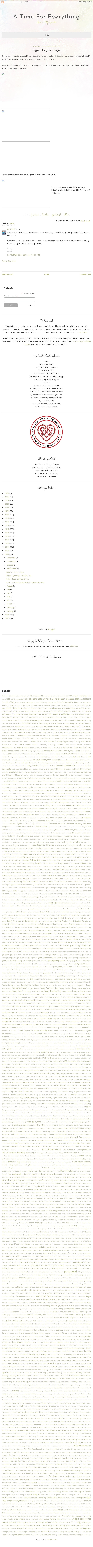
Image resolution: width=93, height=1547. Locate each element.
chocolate (5, 818)
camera (43, 799)
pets (12, 1259)
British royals (27, 787)
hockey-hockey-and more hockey (45, 1021)
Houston (14, 1034)
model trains (19, 1156)
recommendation (53, 1302)
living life (87, 1106)
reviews (72, 1315)
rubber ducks (19, 1327)
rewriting (18, 1318)
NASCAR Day (32, 1186)
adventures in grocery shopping (15, 714)
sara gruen (12, 1336)
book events (46, 778)
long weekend (71, 1110)
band (10, 754)
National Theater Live (10, 1208)
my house (33, 1177)
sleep (53, 1357)
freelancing (19, 946)
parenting (5, 1250)
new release (53, 1214)
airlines (4, 720)
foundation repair (39, 942)
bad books (24, 751)
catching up (48, 805)
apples (4, 739)
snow (74, 1360)
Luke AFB (65, 1116)
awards (79, 745)
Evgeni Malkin (45, 912)
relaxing (88, 1306)
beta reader (7, 769)
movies (45, 1167)
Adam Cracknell (31, 711)
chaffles (68, 808)
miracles (21, 1150)
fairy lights (49, 918)
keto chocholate (52, 1079)
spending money (37, 1366)
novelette (87, 1226)
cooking (64, 842)
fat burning (55, 924)
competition (68, 836)
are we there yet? (57, 738)
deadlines (60, 869)
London (49, 1110)
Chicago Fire (86, 812)
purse (67, 1290)
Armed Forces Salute (79, 738)
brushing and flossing (37, 790)
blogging (18, 775)
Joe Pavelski (12, 1070)
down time (87, 891)
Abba (50, 708)
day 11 (10, 866)
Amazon (88, 723)
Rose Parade (58, 1324)
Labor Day (82, 1088)
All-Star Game (37, 723)
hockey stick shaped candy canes (78, 1018)
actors (21, 711)
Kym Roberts (62, 1088)
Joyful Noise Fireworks (41, 1073)
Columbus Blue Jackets (43, 836)
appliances (12, 739)
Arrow (9, 742)
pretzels (39, 1278)
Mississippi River (52, 1153)
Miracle (13, 1150)
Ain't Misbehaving (45, 717)
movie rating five (25, 1165)
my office (83, 1177)
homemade (86, 1025)
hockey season (40, 1018)
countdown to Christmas (43, 845)
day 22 (70, 866)
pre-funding (23, 1275)
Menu (46, 35)
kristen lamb (41, 1088)
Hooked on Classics (36, 1028)
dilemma (69, 882)
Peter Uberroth (68, 1256)
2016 (7, 529)
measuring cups (73, 1134)
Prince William (62, 1278)
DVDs (3, 900)
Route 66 (67, 1324)
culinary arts (71, 857)
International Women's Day (33, 1055)
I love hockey (20, 1040)
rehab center (80, 1306)
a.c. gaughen (32, 708)
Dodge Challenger (49, 888)
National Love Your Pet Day (64, 1195)
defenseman (79, 872)
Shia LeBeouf (67, 1351)
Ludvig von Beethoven (52, 1116)
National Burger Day (67, 1189)
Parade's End (77, 1247)
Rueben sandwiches (32, 1327)
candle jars (70, 799)
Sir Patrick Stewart (18, 1357)
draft (65, 894)
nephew (5, 1211)
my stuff (39, 1180)
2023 (7, 504)
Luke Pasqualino (75, 1116)
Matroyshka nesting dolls (82, 1131)
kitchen (56, 1085)
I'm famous (30, 1043)
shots (4, 1354)
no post (61, 1220)
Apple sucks (87, 735)
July (8, 589)
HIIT (12, 1009)
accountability (81, 708)
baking (77, 751)
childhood (6, 815)
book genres (56, 778)
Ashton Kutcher (24, 742)
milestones (14, 1146)
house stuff (53, 1031)
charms (43, 812)
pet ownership (38, 1256)
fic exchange (23, 930)
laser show (83, 1092)
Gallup (46, 952)
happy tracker (67, 991)
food (73, 936)
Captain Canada (13, 802)
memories (87, 1137)
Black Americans (23, 772)
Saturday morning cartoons (35, 1336)
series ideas (74, 1348)
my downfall (83, 1174)
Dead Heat (43, 869)
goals (35, 966)
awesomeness (7, 748)
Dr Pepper (27, 894)
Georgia (59, 955)
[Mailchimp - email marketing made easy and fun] (31, 306)
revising (79, 1315)
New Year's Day (11, 1217)
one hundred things (68, 1235)
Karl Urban (58, 1076)
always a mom (63, 723)
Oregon (69, 1241)
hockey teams (17, 1021)
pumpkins (37, 1290)
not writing (72, 1226)
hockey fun (80, 1012)
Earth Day (49, 900)
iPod (86, 1055)
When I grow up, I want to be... (19, 575)
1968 (8, 699)
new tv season (81, 1214)
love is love (60, 1113)
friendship (35, 949)
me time (58, 1134)
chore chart (15, 818)
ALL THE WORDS (24, 723)
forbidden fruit (15, 939)
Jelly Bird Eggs (81, 1064)
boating (56, 775)
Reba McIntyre (74, 1299)
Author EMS (13, 745)
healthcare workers (46, 1000)
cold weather (76, 833)
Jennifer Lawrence (22, 1067)
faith (55, 918)
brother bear (61, 787)
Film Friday (61, 930)
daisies (4, 860)
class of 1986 (17, 830)
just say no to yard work (36, 1076)
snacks (46, 1360)
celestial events (38, 809)
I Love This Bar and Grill (66, 1040)
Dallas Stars (36, 860)
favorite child (86, 924)
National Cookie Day (26, 1192)
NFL (52, 1217)
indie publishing (42, 1052)
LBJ (65, 1095)
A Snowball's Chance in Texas (53, 705)
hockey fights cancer (68, 1012)
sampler (48, 1333)
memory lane (7, 1140)
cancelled (62, 799)
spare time (11, 1366)
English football (84, 909)
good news (48, 970)
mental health (68, 1140)
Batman (58, 757)
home (4, 1025)
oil (82, 1232)
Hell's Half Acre (30, 1003)
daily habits (87, 857)
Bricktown (5, 787)
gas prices (81, 951)
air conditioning (77, 717)
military (22, 1146)
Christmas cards (57, 821)
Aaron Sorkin (42, 708)
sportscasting (26, 1369)
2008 (7, 614)
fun (53, 948)
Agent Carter (7, 717)
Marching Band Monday (55, 1125)
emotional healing (15, 909)
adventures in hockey (38, 714)
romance (80, 1321)
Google (14, 973)
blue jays (26, 775)
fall (59, 918)
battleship (68, 757)
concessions (32, 839)
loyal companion (37, 1116)
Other (66, 215)
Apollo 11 (57, 736)
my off (77, 1177)
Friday (77, 945)
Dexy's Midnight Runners (79, 878)
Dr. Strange (58, 894)
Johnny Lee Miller (84, 1070)
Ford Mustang (26, 939)
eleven (67, 906)
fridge (10, 948)
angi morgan (20, 732)
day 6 (8, 869)
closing (79, 830)
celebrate (70, 805)
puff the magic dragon (11, 1290)
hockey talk (7, 1021)
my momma (68, 1177)
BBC (74, 757)
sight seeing (41, 1354)
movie (74, 1162)
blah (51, 772)
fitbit (89, 933)
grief (27, 979)
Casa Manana (14, 805)
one (59, 1235)
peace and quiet (85, 1250)
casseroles (24, 805)
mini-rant (83, 1146)
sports (56, 1366)
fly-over (55, 936)
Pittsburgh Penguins (28, 1262)
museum (24, 1171)
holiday (61, 1022)
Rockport (50, 1321)
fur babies (23, 952)
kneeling (5, 1088)
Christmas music (42, 824)
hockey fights (55, 1012)
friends (15, 948)
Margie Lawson (58, 1128)
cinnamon (78, 827)
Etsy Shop (21, 912)
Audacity (77, 742)
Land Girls (39, 1092)
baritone (21, 757)
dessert (26, 878)
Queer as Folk (38, 1293)
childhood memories (18, 815)
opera (21, 1241)
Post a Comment (9, 261)
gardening (61, 951)
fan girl (34, 921)
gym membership (52, 982)
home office (38, 1024)
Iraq (89, 1055)
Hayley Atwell (82, 997)
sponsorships (48, 1366)
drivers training (21, 897)
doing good (22, 891)
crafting (88, 848)
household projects (83, 1031)
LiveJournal (79, 1107)
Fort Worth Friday (70, 939)
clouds (11, 833)
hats (75, 997)
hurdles (11, 1037)
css (65, 857)
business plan (25, 793)
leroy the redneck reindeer (38, 1101)
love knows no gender (73, 1113)
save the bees (61, 1336)
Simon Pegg (68, 1354)
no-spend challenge (34, 1223)
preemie (45, 1275)
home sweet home (63, 1025)
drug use (54, 897)
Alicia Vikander (78, 720)
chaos (88, 809)
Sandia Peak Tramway (76, 1333)
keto (43, 1079)
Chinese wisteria (84, 815)
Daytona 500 (28, 869)
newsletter (26, 1217)
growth (84, 979)
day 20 (60, 866)
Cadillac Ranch (13, 796)
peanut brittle (31, 1253)
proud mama (73, 1284)
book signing (33, 781)
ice (36, 1043)
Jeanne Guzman (70, 1064)
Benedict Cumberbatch (65, 766)
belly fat (43, 766)
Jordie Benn (20, 1073)
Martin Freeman (17, 1131)
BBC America (82, 757)
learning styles (52, 1098)
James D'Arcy (11, 1064)
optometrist (34, 1241)
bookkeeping (51, 781)
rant (55, 1296)
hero (64, 1003)
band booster (28, 754)
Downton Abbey (8, 894)
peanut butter (42, 1253)
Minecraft (66, 1146)
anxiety (51, 735)
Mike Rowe (81, 1143)
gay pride (5, 955)
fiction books (34, 930)
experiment (65, 915)
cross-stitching (23, 857)
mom (53, 1156)
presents (23, 1278)
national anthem (32, 1189)
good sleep (58, 970)
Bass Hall (50, 757)
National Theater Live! (27, 1207)
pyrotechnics (6, 1293)
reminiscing (58, 1309)
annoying (88, 732)
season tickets (63, 1342)
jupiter (16, 1076)
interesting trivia (17, 1055)
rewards (5, 1318)
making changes (8, 1122)
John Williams (63, 1070)
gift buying (69, 961)
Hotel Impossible (26, 1031)
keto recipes (17, 1082)
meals (64, 1134)
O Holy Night (42, 1229)
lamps (32, 1092)
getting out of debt (24, 961)
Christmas (86, 817)
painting (42, 1247)
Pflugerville (25, 1259)
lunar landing (7, 1119)
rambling (80, 1293)
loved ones (10, 1116)
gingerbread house (9, 964)
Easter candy (6, 903)
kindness (14, 1085)
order (57, 1241)
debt (8, 872)
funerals (75, 948)
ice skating (62, 1043)
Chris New (41, 818)
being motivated (8, 766)
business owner (13, 793)
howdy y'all (64, 1034)
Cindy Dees (60, 827)
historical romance (67, 1009)
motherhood (26, 1162)
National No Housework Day (57, 1198)
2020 (7, 514)
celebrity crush (7, 808)
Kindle (77, 1082)
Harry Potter (85, 994)
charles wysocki (28, 811)
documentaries (37, 888)
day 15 (30, 866)
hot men (78, 1028)
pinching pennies (74, 1259)
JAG (65, 1061)
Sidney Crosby (29, 1354)
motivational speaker (63, 1162)
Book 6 (4, 778)
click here (83, 332)
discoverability (55, 885)
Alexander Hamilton (57, 720)
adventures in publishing (59, 714)
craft (83, 848)
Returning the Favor (43, 1315)
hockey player (85, 1015)
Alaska (27, 720)
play (32, 1265)
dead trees (52, 869)
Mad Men (41, 1119)
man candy (46, 1122)
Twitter (45, 215)
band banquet (18, 754)
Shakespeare (34, 1351)
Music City (38, 1171)
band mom (69, 754)
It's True (27, 1061)
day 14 (25, 866)
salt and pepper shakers (27, 1333)
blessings (79, 772)
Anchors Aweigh (41, 729)
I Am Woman (85, 1037)
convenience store (47, 842)
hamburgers (26, 985)
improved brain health (56, 1046)
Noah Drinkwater (50, 1223)
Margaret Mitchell (46, 1128)
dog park (9, 891)
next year (47, 1217)
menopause (41, 1140)
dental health (30, 875)
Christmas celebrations (73, 821)
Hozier (71, 1034)
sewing (27, 1351)
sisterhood (30, 1357)
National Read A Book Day (81, 1201)
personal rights (85, 1253)
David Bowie (83, 863)
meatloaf (5, 1137)
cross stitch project (9, 857)
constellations (7, 842)
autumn (60, 745)
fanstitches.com (25, 924)
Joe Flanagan (83, 1067)
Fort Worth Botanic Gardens (52, 939)
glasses (88, 964)
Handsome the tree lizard (56, 985)
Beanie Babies (71, 760)
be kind (29, 760)
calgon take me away (40, 796)
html (76, 1034)
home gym (11, 1025)
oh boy (52, 1232)
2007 (7, 618)
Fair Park (27, 918)
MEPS (83, 1140)
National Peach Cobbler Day (12, 1201)
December (11, 557)
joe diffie (75, 1067)
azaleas (20, 747)
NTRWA (5, 1229)
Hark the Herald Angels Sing (21, 994)
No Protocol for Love (72, 1220)
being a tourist (60, 763)
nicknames (81, 1217)
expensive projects (45, 915)
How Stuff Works (40, 1034)
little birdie (60, 1107)
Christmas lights (15, 824)
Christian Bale (60, 818)
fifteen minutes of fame (48, 930)
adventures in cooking (81, 711)
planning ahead (79, 1262)
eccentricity (82, 903)
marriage (87, 1128)
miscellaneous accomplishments (77, 1150)
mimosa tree (57, 1146)
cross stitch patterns (83, 854)
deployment (72, 875)
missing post (41, 1153)
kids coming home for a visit (63, 1082)
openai (15, 1241)
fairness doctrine (37, 918)
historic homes (33, 1009)
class (10, 830)
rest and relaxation (72, 1312)
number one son (14, 1229)
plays (73, 1265)
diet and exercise (30, 881)
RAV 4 (74, 1296)
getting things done (56, 960)
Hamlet (42, 985)
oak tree (73, 1229)
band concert (40, 754)
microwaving (61, 1143)
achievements (7, 711)
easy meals (16, 903)
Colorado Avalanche (25, 836)
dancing (45, 860)
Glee (3, 967)
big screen (33, 769)
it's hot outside (80, 1058)
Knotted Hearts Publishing (18, 1088)
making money (20, 1122)
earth (43, 900)
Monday (80, 1155)
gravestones (68, 976)
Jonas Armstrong (8, 1073)
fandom (58, 921)
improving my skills (72, 1046)
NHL (56, 1216)
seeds (51, 1345)
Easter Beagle (86, 900)
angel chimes (86, 729)
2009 (7, 554)
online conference (28, 1238)
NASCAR (23, 1186)
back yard (78, 747)
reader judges (20, 1299)
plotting (5, 1268)
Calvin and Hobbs (28, 799)
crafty (10, 851)
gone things (67, 967)
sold (24, 1363)
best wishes (80, 766)
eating (22, 903)
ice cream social (52, 1043)
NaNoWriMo (14, 1186)
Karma (64, 1076)
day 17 (41, 866)
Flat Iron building (23, 936)
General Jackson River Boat (26, 955)
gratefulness (51, 976)
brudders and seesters (20, 790)
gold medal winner (45, 967)
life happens (50, 1104)
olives (7, 1235)
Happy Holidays (65, 988)
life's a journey (85, 1104)
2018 (7, 522)
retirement (23, 1315)
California (52, 796)
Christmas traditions (26, 827)
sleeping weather (70, 1357)
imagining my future (28, 1046)
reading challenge (41, 1299)
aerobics (88, 714)
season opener (50, 1342)
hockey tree (27, 1021)
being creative (85, 763)
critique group (15, 854)
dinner (76, 882)
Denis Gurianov (19, 875)
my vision (76, 1180)
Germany (78, 955)
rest (61, 1312)
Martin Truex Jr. (29, 1131)
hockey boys (20, 1012)
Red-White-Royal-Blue (31, 1306)
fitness (4, 936)
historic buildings (20, 1009)
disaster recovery (27, 885)
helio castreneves (18, 1003)
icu (68, 1043)
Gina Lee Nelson (84, 961)
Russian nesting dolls (9, 1330)
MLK (79, 1153)
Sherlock (43, 1351)
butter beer (78, 793)
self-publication (13, 1348)
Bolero (73, 775)
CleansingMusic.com (56, 830)
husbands (40, 1037)
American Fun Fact (75, 726)
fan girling (42, 921)
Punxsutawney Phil (49, 1290)
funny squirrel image (10, 952)
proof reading (36, 1284)
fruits (41, 948)
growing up (76, 979)
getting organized (9, 961)
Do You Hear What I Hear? (11, 888)
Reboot (4, 1302)
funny (89, 948)
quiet (47, 1293)
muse (18, 1171)
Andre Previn (52, 729)
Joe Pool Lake (22, 1070)
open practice (7, 1241)
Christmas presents (57, 824)
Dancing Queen (54, 860)
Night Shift (17, 1220)
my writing (6, 1183)
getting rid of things (39, 961)
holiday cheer (70, 1022)
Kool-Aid (33, 1088)
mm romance (86, 1153)
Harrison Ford (60, 994)
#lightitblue (51, 696)
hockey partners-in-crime (69, 1015)
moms (58, 1156)
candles (78, 799)
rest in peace (85, 1312)
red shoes (79, 1303)
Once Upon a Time (49, 1235)
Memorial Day (76, 1137)
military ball (47, 1146)
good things (68, 970)
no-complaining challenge (15, 1223)
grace (40, 973)
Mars (3, 1131)
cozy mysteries (67, 848)
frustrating (47, 949)
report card (86, 1309)
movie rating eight (10, 1165)
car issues (24, 802)
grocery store (39, 979)
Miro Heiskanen (33, 1150)
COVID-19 (31, 848)
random (88, 1293)
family (9, 921)
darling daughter (35, 863)
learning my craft (38, 1098)
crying (61, 857)
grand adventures (65, 973)
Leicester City (7, 1101)
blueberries (41, 775)
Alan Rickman (20, 720)
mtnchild (11, 229)
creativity (82, 851)
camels (37, 799)
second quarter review (28, 1345)
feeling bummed (80, 927)
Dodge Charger (62, 888)
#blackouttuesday (22, 696)
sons (44, 1363)
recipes (43, 1303)
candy (83, 799)
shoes (81, 1351)
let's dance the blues (65, 1101)
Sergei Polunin (58, 1348)
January (10, 611)
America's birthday (29, 726)
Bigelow (40, 769)
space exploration (68, 1363)
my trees (62, 1180)
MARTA (8, 1131)
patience (30, 1250)
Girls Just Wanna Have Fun (56, 964)
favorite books (75, 924)
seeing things (59, 1345)
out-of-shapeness (54, 1244)
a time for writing (19, 708)
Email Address (11, 296)
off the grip (27, 1232)
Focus (66, 936)
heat (81, 1000)
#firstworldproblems (38, 696)
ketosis (26, 1082)
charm (37, 811)
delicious (88, 872)
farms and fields (38, 924)
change (83, 809)
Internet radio (55, 1055)
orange (52, 1241)
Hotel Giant (13, 1031)
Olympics (31, 1235)
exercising (11, 915)
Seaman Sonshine (24, 1342)
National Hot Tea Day (27, 1195)
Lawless (32, 1095)
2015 (7, 532)
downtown (19, 894)
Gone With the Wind (79, 967)
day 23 (75, 866)
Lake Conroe (23, 1091)
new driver (26, 1214)
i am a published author (69, 1037)
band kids (60, 754)
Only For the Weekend (76, 1238)
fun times (67, 949)
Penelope (52, 1253)
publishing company (53, 1287)
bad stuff (40, 751)
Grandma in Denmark (28, 976)
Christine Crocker (73, 818)
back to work (68, 748)
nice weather (72, 1217)
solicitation (38, 1363)
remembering (16, 1309)
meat (82, 1134)
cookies (58, 842)
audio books (86, 742)
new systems (70, 1214)
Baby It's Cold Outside (38, 748)
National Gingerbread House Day (79, 1192)
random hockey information (13, 1296)
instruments (6, 1055)
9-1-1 (37, 702)
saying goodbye (84, 1336)
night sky (25, 1220)
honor (19, 1028)
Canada (55, 799)
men (34, 1140)
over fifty (5, 1247)
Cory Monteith (18, 845)
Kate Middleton (81, 1076)
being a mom (48, 763)
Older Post (85, 274)
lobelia (31, 1110)
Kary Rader (72, 1076)
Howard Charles (54, 1034)
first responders (76, 933)
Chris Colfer (31, 818)
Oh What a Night (74, 1232)
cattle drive (61, 805)
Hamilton (35, 985)
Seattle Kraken (13, 1345)
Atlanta (33, 742)
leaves (61, 1098)
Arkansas (67, 738)
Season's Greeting (76, 1342)
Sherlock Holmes (54, 1351)
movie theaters (35, 1168)
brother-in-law (72, 787)
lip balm (48, 1107)
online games (53, 1238)
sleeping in (60, 1357)
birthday (5, 772)
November (11, 561)
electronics (59, 906)
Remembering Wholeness (31, 1309)
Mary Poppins (52, 1131)
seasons (87, 1342)
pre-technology (35, 1275)
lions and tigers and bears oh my (32, 1107)
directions (83, 882)
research (16, 1312)
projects (5, 1284)
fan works (50, 921)
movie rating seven (83, 1165)
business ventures (38, 793)
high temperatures (76, 1006)
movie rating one (68, 1165)
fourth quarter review (67, 942)
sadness (59, 1330)
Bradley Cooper (18, 784)
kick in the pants (41, 1082)
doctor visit (26, 888)
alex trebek (45, 720)
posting (41, 1272)
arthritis (15, 742)
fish (85, 933)
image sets (16, 1046)
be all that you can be (17, 760)
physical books (42, 1259)
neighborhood (74, 1207)
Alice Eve (68, 720)
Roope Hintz (49, 1324)
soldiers (30, 1363)
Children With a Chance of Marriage (48, 814)
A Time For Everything (46, 17)
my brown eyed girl (46, 1174)
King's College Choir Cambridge (30, 1085)
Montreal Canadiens (61, 1159)
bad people (32, 751)
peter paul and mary (53, 1256)
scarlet (4, 1339)
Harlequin (36, 994)
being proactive (20, 766)
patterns (54, 1250)
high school (6, 1006)
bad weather (49, 751)
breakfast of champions (82, 784)
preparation (69, 1275)
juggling (63, 1073)
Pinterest (5, 1262)
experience (56, 915)
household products (66, 1031)
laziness (60, 1095)
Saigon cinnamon (70, 1330)
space (59, 1363)
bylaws (85, 793)
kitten (89, 1085)
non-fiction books (69, 1223)
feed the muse (43, 927)
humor (88, 1034)
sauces (53, 1336)
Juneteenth (10, 1076)
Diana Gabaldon (8, 882)
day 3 (85, 866)
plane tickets (48, 1262)
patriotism (47, 1250)
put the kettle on (78, 1290)
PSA (80, 1284)
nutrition (34, 1229)
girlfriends (20, 964)
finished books (26, 933)
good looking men (36, 970)
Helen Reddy (6, 1003)
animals (29, 732)
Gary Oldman (70, 951)
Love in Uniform (49, 1113)
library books (36, 1104)
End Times (67, 909)
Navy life (48, 1208)
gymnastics (63, 982)
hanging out (71, 985)
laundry (13, 1095)
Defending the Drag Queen (64, 872)
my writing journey (20, 1183)
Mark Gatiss (79, 1128)
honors (25, 1028)
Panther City (60, 1247)
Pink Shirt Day (86, 1259)
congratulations (74, 839)
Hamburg (17, 985)
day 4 (89, 866)
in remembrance (35, 1049)
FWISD (29, 951)
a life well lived (84, 702)
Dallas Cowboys (22, 860)
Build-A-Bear (81, 790)
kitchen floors (65, 1085)
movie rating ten (8, 1168)
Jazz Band (60, 1064)
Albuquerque (35, 720)
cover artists (22, 848)
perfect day (61, 1253)
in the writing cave (56, 1049)
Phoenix (33, 1259)
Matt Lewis (15, 1134)
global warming (11, 967)
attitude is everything (57, 742)
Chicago (78, 812)
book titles (42, 781)
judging (57, 1073)
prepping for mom (83, 1275)
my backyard (14, 1173)
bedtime (88, 760)
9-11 (41, 702)
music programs (79, 1171)
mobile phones (7, 1156)
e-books (9, 900)
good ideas (23, 970)
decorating (26, 872)
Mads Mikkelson (66, 1119)
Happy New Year (19, 991)
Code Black (55, 833)
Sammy (41, 1333)
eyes (81, 915)
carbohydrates (63, 802)
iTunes (33, 1061)
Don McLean (31, 891)
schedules (16, 1339)
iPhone (81, 1055)
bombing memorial (84, 775)
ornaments (25, 1244)
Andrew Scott (75, 729)
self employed (71, 1345)
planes (55, 1262)
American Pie (13, 729)
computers (6, 839)
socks (20, 1363)
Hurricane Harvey (21, 1037)
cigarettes (51, 827)
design (80, 875)
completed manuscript (82, 836)
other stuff (44, 1244)
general (13, 955)
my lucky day (58, 1177)
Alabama (11, 720)
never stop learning (49, 1211)
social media (11, 1363)
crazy (47, 851)
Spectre (23, 1366)
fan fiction (26, 921)
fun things (60, 949)
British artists (15, 787)
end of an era (56, 909)
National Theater (84, 1204)
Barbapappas (12, 757)
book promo (76, 778)
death (76, 869)
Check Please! (57, 811)
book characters (23, 778)
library (28, 1104)
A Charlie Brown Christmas (67, 702)
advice (81, 714)
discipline (38, 885)
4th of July (9, 702)
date (55, 863)
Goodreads (6, 973)
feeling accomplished (64, 927)
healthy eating (73, 1000)
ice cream (41, 1043)
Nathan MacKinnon (79, 1186)
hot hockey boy (53, 1028)
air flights (87, 717)
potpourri (70, 1271)
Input (74, 1052)
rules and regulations (47, 1327)
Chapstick (5, 811)
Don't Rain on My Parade (45, 891)
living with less (17, 1110)
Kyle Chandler (51, 1088)
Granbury (55, 973)
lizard (26, 1110)
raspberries (67, 1296)
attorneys (69, 742)
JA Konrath (41, 1061)
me (53, 1134)
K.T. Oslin (49, 1076)
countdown (28, 845)
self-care (80, 1345)
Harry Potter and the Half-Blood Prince (16, 997)
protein (53, 1284)
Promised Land (15, 1284)
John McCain (52, 1070)
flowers (46, 936)
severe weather (18, 1351)
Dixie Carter (77, 885)
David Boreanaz (72, 863)
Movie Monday (84, 1162)
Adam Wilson (43, 711)
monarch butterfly (69, 1156)
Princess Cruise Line (76, 1278)
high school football (20, 1006)
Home (46, 274)
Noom (84, 1223)
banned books (79, 754)
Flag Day (13, 936)
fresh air (57, 945)
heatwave (87, 1000)
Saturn (48, 1336)
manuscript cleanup (57, 1122)
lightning (5, 1107)
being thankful (33, 766)
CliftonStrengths (70, 830)
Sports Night (86, 1366)
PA (19, 1247)
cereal (54, 809)
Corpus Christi (7, 845)
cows (52, 848)
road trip (69, 1317)
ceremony (61, 808)
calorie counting (8, 799)
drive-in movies (85, 894)
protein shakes (61, 1284)
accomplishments (69, 708)
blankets (72, 772)
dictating (19, 882)
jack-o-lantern (58, 1061)
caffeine (22, 796)
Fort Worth (36, 939)
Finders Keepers (14, 933)
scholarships (25, 1339)
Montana (20, 1159)
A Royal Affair (36, 705)
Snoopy (68, 1360)
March (10, 604)
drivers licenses (8, 897)
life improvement (62, 1104)
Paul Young (62, 1250)
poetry (47, 1268)
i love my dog (31, 1040)
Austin (4, 745)
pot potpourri (58, 1272)
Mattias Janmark (26, 1134)
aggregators (33, 717)
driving (29, 897)
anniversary (79, 732)
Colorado (12, 836)
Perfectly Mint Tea (72, 1253)
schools (40, 1339)
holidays (80, 1022)
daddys (79, 857)
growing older (64, 979)
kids (49, 1082)
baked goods (69, 751)
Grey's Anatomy (19, 979)
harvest (63, 997)
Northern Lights (25, 1226)
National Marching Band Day (15, 1198)
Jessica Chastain (35, 1067)
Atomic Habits (42, 742)
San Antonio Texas (59, 1333)
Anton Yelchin (42, 736)
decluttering (16, 872)
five (8, 936)
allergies (47, 723)
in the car (45, 1049)
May (9, 596)
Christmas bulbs (43, 821)
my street (32, 1180)
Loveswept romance (23, 1116)
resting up (6, 1315)
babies (27, 748)
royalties (10, 1327)
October (10, 565)
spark (17, 1366)
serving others (85, 1348)
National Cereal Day (83, 1189)
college (4, 836)
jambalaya (82, 1061)
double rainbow (60, 891)
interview (65, 1055)
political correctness (64, 1268)
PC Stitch (70, 1250)
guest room (12, 982)
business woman (54, 793)
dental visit (51, 875)
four (48, 942)
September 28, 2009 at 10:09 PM (23, 255)
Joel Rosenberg (35, 1070)
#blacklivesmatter (9, 696)
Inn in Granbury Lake (63, 1052)
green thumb (7, 979)
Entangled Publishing (9, 912)
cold (67, 833)
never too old (62, 1211)
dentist (59, 875)
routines (74, 1324)
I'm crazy (15, 1043)
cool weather (74, 842)
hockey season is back (56, 1018)
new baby (87, 1211)
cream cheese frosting (70, 851)
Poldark (54, 1268)
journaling (28, 1073)
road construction (57, 1318)
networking (26, 1211)
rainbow (62, 1293)
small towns (17, 1360)
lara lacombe (63, 1092)
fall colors (75, 918)
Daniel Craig (11, 863)
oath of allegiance (84, 1229)
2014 (7, 536)
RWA (20, 1330)
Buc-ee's (50, 790)
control (36, 842)
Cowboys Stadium (43, 848)
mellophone (58, 1137)
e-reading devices (27, 900)
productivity (37, 1281)
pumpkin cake (26, 1290)
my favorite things (21, 1177)
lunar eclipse (86, 1116)
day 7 (12, 869)
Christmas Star (12, 827)
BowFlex (9, 784)
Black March (35, 772)
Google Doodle (22, 973)
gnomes (20, 967)
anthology (19, 736)
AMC (12, 726)
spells (28, 1366)
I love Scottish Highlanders (47, 1040)
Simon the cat (78, 1354)
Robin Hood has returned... (17, 579)
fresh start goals (67, 945)
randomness (44, 1296)
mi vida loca (17, 1143)
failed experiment (16, 918)
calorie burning (85, 796)
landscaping (47, 1092)
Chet (72, 811)
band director (51, 754)
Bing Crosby (48, 769)
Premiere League (56, 1275)
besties (88, 766)
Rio (40, 1318)
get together (32, 958)
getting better (67, 958)
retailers (15, 1315)
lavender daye (22, 1095)
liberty (8, 1104)
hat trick (70, 997)
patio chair (38, 1250)
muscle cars (11, 1171)
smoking (40, 1360)
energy (75, 909)
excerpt (58, 912)
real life (64, 1299)
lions (18, 1107)
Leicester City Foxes (20, 1101)
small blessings (7, 1360)
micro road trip (49, 1143)
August (10, 586)
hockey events (43, 1012)
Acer (89, 708)
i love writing (81, 1040)
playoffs (68, 1265)
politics (75, 1268)
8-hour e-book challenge (24, 702)
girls (26, 964)
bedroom (80, 760)
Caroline (5, 805)
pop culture (83, 1268)
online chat (6, 1238)
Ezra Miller (87, 915)
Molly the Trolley (43, 1156)
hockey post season (10, 1018)
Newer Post (7, 274)
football (79, 936)
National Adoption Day (17, 1189)
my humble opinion (45, 1177)
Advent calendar (64, 711)
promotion (25, 1284)
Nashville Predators (53, 1186)
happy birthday (19, 987)
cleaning (45, 830)
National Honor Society (10, 1195)
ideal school (74, 1043)
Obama (4, 1232)
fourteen (54, 942)
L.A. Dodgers (73, 1088)
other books (35, 1244)
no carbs (36, 1220)
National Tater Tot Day (68, 1204)
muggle (78, 1168)
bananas (5, 754)
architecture (45, 739)
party (12, 1250)
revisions (87, 1314)
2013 (7, 540)
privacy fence (14, 1281)
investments (73, 1055)
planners (69, 1262)
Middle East (71, 1143)
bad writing (59, 751)
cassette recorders (36, 805)
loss (36, 1113)
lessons (52, 1101)
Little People (69, 1107)
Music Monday (66, 1171)
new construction (15, 1214)
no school (84, 1220)
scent (9, 1339)
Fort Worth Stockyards (24, 942)
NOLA (59, 1223)
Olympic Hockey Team (18, 1235)
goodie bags (79, 970)
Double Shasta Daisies (74, 891)
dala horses (11, 860)
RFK (24, 1318)
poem (42, 1268)
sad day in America (48, 1330)
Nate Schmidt (66, 1186)
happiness (81, 985)
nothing (81, 1226)
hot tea (85, 1028)
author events (25, 745)
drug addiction (45, 897)
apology (72, 735)
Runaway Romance (63, 1327)
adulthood (52, 711)
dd (38, 869)
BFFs (22, 769)
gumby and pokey (23, 982)
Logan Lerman (40, 1110)
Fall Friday (84, 918)
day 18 (45, 866)
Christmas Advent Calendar (12, 821)
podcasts (35, 1268)
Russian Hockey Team (83, 1327)
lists (53, 1107)
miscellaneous (51, 1149)
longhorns (81, 1110)
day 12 (15, 866)
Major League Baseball (82, 1119)
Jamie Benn (21, 1064)
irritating (5, 1058)
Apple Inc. (78, 735)
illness (9, 1046)
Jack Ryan (48, 1061)
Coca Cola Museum (33, 833)
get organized (11, 958)
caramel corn (34, 802)
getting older (86, 958)
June (9, 593)
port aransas (11, 1272)
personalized (26, 1256)
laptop (55, 1092)
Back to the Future (55, 748)
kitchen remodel (79, 1085)
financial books (79, 930)
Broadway (37, 787)
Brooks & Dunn (48, 787)
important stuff (42, 1046)
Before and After (21, 763)
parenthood (86, 1247)
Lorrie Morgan (13, 1113)
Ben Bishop (51, 766)
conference (52, 839)
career (72, 802)
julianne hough (72, 1073)
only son (88, 1238)
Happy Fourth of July (49, 988)
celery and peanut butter (22, 808)
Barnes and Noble (32, 757)
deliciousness (7, 875)
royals (4, 1327)
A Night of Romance (22, 705)
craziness (40, 851)
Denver (65, 875)
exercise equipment (77, 912)
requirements (7, 1312)
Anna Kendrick (53, 732)
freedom (11, 946)
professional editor (50, 1281)
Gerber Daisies (68, 955)
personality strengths (11, 1256)
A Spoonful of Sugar (73, 705)
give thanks (70, 964)
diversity (69, 885)
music (30, 1171)
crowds (32, 857)
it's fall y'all (46, 1058)
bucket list (59, 790)
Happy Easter (33, 988)
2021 (7, 511)
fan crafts (17, 921)
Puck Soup (87, 1287)
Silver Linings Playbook (54, 1354)
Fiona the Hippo (39, 933)
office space (44, 1232)
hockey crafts (31, 1012)
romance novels (25, 1324)
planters (27, 1265)
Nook (79, 1223)
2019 (7, 518)
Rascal (59, 1296)
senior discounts (27, 1348)
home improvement (24, 1024)
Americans (22, 729)
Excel (53, 912)
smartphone (31, 1360)
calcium (28, 796)
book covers (35, 778)
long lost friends (58, 1110)
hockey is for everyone (26, 1015)
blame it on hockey (61, 772)
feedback (52, 927)
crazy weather (55, 851)
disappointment (14, 885)
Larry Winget (74, 1092)
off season (19, 1232)
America (18, 726)
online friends (41, 1238)
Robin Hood (11, 1321)
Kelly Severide (35, 1079)
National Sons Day (9, 1204)
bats (62, 757)
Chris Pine (49, 818)
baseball (42, 757)
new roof (61, 1214)
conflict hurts (63, 839)
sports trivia (16, 1369)
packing (31, 1247)
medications (13, 1137)
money (13, 1159)
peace (76, 1250)
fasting (47, 924)
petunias (18, 1259)
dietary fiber (43, 882)
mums (4, 1171)
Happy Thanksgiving (52, 991)
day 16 (35, 866)
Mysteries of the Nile (46, 1183)
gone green (57, 967)
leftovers (77, 1098)
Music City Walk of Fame (51, 1171)
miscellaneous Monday (13, 1152)
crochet (53, 854)
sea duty (72, 1339)
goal (25, 967)
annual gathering (8, 736)
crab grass (77, 848)
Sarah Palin (20, 1336)
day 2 (55, 866)
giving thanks (80, 964)
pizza (40, 1262)
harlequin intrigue (47, 994)
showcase (9, 1354)
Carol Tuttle (86, 802)
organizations (77, 1241)
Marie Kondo (69, 1128)
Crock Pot (61, 854)
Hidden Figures (85, 1003)
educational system (36, 906)
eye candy (75, 915)
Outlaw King (87, 1244)
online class (15, 1238)
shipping (75, 1351)
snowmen (80, 1360)
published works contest (25, 1287)
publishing (40, 1287)
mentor (78, 1140)
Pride (44, 1278)
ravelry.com (81, 1296)
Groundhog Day (52, 979)
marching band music (74, 1125)
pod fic (20, 1268)
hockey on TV (53, 1015)
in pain (26, 1049)
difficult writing (60, 882)
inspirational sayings (83, 1052)
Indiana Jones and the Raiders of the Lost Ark (18, 1052)
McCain (49, 1134)
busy (63, 793)
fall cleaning (66, 918)
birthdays (13, 772)
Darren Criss (48, 863)
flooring (40, 936)
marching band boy (37, 1125)
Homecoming (76, 1025)
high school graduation (38, 1006)
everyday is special (32, 912)
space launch (81, 1363)
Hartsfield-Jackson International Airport (46, 997)
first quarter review (62, 933)
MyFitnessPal (33, 1183)
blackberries (44, 772)
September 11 (47, 1348)
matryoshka (6, 1134)
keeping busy (14, 1079)
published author (8, 1287)
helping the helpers (54, 1003)
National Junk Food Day (44, 1195)
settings (4, 1351)
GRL (31, 979)
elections (51, 906)
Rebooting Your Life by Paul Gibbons (21, 1302)
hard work (6, 994)
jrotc (52, 1073)
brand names (51, 784)
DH (89, 878)
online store (62, 1238)
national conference (10, 1192)
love (40, 1113)
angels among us (8, 732)
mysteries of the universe (65, 1183)
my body (25, 1174)
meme (66, 1137)
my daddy (59, 1174)
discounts (46, 885)
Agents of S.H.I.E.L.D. (21, 717)
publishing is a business (72, 1287)
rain (56, 1293)
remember (6, 1309)
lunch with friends (19, 1119)
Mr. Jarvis (72, 1168)
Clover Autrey (20, 833)
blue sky (33, 775)
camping (49, 799)
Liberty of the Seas (18, 1104)
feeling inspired (13, 930)
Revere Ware (57, 1315)
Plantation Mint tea (16, 1265)
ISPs (10, 1058)
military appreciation (34, 1146)
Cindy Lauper (69, 827)
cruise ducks (46, 857)
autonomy (43, 745)
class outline (27, 830)
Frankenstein (82, 942)
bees (3, 763)
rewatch (12, 1318)
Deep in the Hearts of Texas (42, 872)
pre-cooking (13, 1275)
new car (5, 1214)
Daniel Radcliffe (22, 863)
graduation (47, 973)
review (65, 1315)
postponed (49, 1272)
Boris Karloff (67, 781)
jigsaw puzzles (51, 1067)
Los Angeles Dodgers (26, 1113)
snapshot (53, 1360)
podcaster (27, 1268)
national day (39, 1192)
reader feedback (8, 1299)
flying (61, 936)
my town (54, 1180)
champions (76, 808)
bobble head (65, 775)
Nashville (41, 1186)
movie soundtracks (22, 1168)
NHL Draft (62, 1217)
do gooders (87, 885)
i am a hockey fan (51, 1037)
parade (68, 1247)
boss (75, 781)
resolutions (55, 1311)
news (20, 1217)
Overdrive (13, 1247)
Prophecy (46, 1284)
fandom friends (68, 921)
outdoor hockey (68, 1244)
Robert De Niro (79, 1318)
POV (79, 1272)
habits (71, 982)
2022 (7, 507)
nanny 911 (5, 1186)
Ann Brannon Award (40, 732)
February (11, 607)
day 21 (65, 866)
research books (26, 1312)
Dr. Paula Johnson (38, 894)
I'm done (22, 1043)
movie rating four (39, 1165)
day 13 (20, 866)
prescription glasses (10, 1278)
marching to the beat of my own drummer (23, 1128)
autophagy (52, 745)
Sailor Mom (81, 1330)
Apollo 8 (65, 736)
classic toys (37, 830)
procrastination (26, 1281)
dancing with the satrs (69, 860)
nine (30, 1220)
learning (27, 1097)
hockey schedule (26, 1018)
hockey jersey (41, 1015)
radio (52, 1293)
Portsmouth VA (22, 1272)
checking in (66, 811)
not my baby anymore (58, 1226)
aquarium (25, 739)
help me (44, 1003)
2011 (7, 547)
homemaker (6, 1028)
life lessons (74, 1104)
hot (45, 1028)
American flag (61, 726)
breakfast (69, 784)
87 (34, 702)
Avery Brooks (70, 745)
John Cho (44, 1070)
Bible (26, 769)
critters (47, 854)
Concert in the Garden (19, 839)
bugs (74, 790)
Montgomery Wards (46, 1159)
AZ (15, 748)
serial (67, 1348)
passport (24, 1250)
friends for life (24, 949)
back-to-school (13, 751)
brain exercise (30, 784)
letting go (87, 1101)
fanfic (17, 924)
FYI (33, 951)
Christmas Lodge (29, 824)
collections (87, 833)
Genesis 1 (40, 955)
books (59, 780)
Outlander (78, 1244)
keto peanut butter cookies (69, 1079)
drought (36, 897)
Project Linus (72, 1281)
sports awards (64, 1366)
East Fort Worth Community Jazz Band (67, 900)
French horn (36, 946)
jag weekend (73, 1061)
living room (6, 1110)
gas (76, 951)
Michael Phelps (29, 1143)
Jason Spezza (43, 1064)
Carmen (78, 802)
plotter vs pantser (83, 1265)
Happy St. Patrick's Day (35, 991)
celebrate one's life (83, 805)
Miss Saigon (31, 1153)
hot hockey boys (67, 1027)
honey (14, 1028)
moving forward (62, 1168)
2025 (7, 497)
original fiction (14, 1244)
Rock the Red (31, 1321)
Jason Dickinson (32, 1064)
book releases (13, 781)
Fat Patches (64, 924)
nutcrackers (25, 1229)
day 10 (5, 866)
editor (18, 906)
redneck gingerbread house (62, 1306)
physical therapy (54, 1259)
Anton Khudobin (30, 736)
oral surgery (44, 1241)
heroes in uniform (73, 1003)
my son (24, 1180)
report (77, 1309)
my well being (86, 1180)
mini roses (75, 1146)
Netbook (12, 1211)
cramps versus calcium (20, 851)
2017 (7, 525)
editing (12, 906)
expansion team (31, 915)
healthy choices (60, 1000)
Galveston (53, 951)
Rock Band (21, 1321)
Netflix (18, 1211)
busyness (69, 793)
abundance (56, 708)
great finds (78, 976)
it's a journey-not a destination (29, 1058)
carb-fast (53, 802)
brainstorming (41, 784)
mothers (35, 1162)
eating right (52, 903)
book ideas (66, 778)
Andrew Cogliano (63, 729)
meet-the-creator (25, 1137)
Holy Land (87, 1021)
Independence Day (83, 1049)
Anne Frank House (67, 732)
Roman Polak (71, 1321)
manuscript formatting (74, 1122)
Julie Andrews (83, 1073)
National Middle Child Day (36, 1198)
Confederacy (42, 839)
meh (51, 1137)
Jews (43, 1067)
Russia (72, 1327)
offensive (35, 1232)
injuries (52, 1052)
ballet (82, 751)
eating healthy (42, 903)
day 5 (4, 869)
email (84, 906)
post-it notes (33, 1272)
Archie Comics (35, 738)
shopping (87, 1351)
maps (85, 1122)
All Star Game (11, 723)
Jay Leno (52, 1064)
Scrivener (57, 1339)
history (78, 1009)
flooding (33, 936)
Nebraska (60, 1208)
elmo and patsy (75, 906)
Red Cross (70, 1302)
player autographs (42, 1265)
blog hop (11, 775)
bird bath (57, 769)
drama (69, 894)
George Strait (50, 955)
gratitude (60, 976)
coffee (63, 833)
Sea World (80, 1339)
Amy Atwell (31, 729)
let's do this (78, 1101)
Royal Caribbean (84, 1324)
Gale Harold (39, 951)
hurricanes (32, 1037)
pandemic (51, 1247)
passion (17, 1250)
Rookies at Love (38, 1324)
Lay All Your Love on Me (46, 1095)
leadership (82, 1095)
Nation (88, 1186)
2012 (7, 543)
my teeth (46, 1180)
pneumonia (13, 1268)
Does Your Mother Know (78, 888)
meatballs (87, 1134)
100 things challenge (78, 696)
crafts (4, 851)
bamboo (88, 751)
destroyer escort (36, 878)
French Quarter (47, 945)
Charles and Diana (15, 811)
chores (23, 818)
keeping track (24, 1079)
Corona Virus (86, 842)
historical (42, 1009)
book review (23, 781)
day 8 (17, 869)
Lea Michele (73, 1095)
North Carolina (13, 1226)
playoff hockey (57, 1265)
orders (62, 1241)
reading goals (54, 1299)
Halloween (78, 982)
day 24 (80, 866)
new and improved (76, 1211)
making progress (34, 1122)
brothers (82, 787)
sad (39, 1330)
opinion (27, 1241)
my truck (69, 1180)
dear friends (69, 869)
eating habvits (31, 903)
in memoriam (18, 1049)
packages (24, 1247)
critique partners (29, 854)
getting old (77, 958)
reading (29, 1299)
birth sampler (85, 769)
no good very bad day (49, 1220)
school (33, 1339)
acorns (15, 711)
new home (35, 1214)
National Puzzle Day (62, 1201)
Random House (29, 1296)
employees (34, 909)
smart (24, 1360)
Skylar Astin (46, 1357)
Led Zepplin (68, 1098)
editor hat (24, 906)
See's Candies (43, 1345)
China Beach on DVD (69, 815)
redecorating (45, 1306)
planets (62, 1262)
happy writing (77, 991)
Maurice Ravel (37, 1134)
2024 (7, 500)
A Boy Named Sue (49, 702)
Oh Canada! (59, 1232)
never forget (35, 1211)
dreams (76, 894)
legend (83, 1098)
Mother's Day (14, 1162)
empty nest (44, 909)
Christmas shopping (74, 824)
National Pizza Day (31, 1201)
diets (51, 882)
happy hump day (79, 988)
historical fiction (53, 1009)
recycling (63, 1302)
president (31, 1278)
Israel (14, 1058)
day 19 (51, 866)
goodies (88, 970)
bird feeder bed (68, 769)
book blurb (12, 778)
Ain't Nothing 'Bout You (61, 717)
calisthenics (61, 796)
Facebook (35, 215)
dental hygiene (41, 875)
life (43, 1103)
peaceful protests (8, 1253)
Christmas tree (41, 827)
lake (15, 1092)
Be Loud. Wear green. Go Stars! (46, 760)
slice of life (86, 1357)
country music (60, 845)
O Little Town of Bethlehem (58, 1229)
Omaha (38, 1235)
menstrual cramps (54, 1140)
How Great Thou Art (25, 1034)
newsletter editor (37, 1217)
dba (35, 869)
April (9, 600)
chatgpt (48, 811)
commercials (58, 836)
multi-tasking (86, 1168)
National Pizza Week (46, 1201)
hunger (5, 1037)
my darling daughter (71, 1174)
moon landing (80, 1159)
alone (53, 723)
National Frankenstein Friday (55, 1192)
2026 (7, 493)
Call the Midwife (73, 796)
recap (37, 1303)
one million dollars (84, 1235)
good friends (12, 970)
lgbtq (3, 1104)
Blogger (51, 629)
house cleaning (40, 1030)
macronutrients (32, 1119)
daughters (62, 863)
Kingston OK (48, 1085)
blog (85, 772)
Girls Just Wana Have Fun (37, 964)
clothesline (87, 830)
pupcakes (60, 1290)
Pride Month (52, 1278)
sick (20, 1354)
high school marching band (58, 1006)
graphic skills (42, 976)
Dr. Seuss (49, 894)
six (41, 1357)
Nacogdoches (81, 1183)
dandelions (82, 860)
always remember (76, 723)
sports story (7, 1370)
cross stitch (70, 854)
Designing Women (15, 878)
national (5, 1189)
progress (62, 1281)
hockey (10, 1012)
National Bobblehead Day (49, 1189)
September (12, 568)
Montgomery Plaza (31, 1159)
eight (45, 906)
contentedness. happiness (22, 842)
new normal (43, 1214)
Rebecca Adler (85, 1299)
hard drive (87, 991)
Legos (11, 223)
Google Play (33, 973)
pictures (64, 1259)
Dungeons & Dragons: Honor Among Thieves (74, 897)
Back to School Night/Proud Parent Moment (25, 582)
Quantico (15, 1293)
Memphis (16, 1140)
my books (33, 1174)
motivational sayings (46, 1162)
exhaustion (20, 915)
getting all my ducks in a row (49, 958)
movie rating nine (54, 1165)
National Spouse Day (25, 1204)
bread (59, 784)
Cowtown (58, 848)
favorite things (7, 927)
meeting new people (40, 1137)
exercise (65, 912)
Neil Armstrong (85, 1207)
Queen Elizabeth (26, 1293)
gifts (75, 961)
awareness (87, 745)
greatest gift (86, 976)
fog (69, 936)
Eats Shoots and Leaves (67, 903)
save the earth (72, 1336)
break (63, 784)
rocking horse (41, 1321)
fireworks (49, 933)
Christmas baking (29, 821)
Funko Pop (82, 949)
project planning (84, 1281)
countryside (13, 848)
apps (19, 739)
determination (48, 878)
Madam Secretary (53, 1119)
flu (51, 936)
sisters (36, 1357)
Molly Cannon (30, 1156)
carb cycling (44, 802)
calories (18, 799)
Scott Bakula (48, 1339)
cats (55, 805)
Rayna (88, 1296)
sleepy (79, 1357)
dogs (15, 890)
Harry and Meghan (73, 994)
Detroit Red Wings (61, 878)
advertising (75, 714)
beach (63, 760)
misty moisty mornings (68, 1153)
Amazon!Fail (6, 726)
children (30, 814)
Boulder (80, 781)
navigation (40, 1207)
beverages (16, 769)
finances (69, 930)
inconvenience (69, 1049)
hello (38, 1003)
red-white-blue (16, 1306)
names (88, 1183)
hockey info (12, 1015)
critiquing (40, 854)
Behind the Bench (36, 763)
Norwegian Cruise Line (40, 1226)
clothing (5, 833)
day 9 (21, 869)
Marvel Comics (41, 1131)
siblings (16, 1354)
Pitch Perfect (14, 1262)
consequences (86, 839)
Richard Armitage (32, 1318)
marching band (20, 1124)
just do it (23, 1076)
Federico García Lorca (29, 927)
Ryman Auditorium (30, 1330)
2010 (7, 550)
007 (67, 696)
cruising (55, 857)
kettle (32, 1082)
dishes (63, 885)
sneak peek (61, 1360)
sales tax (13, 1333)
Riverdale (45, 1318)
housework (6, 1034)
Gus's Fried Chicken (38, 982)
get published (22, 958)
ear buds (37, 900)
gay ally (88, 951)
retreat (30, 1314)
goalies (29, 967)
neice (66, 1207)
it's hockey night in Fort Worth (63, 1058)
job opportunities (64, 1067)
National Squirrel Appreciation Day (46, 1204)
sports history (75, 1366)
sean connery (38, 1342)
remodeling (69, 1308)
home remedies (50, 1024)
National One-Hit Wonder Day (80, 1198)
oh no (66, 1232)
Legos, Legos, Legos (15, 572)
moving (52, 1168)
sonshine (51, 1363)
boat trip (49, 775)
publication (86, 1284)
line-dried (12, 1107)
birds (77, 769)
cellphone (48, 808)
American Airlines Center (46, 726)
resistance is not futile (40, 1312)
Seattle (4, 1345)
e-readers (16, 900)
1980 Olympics (15, 699)
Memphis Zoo (26, 1140)
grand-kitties (76, 973)
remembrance (48, 1309)
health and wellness (30, 1000)
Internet (46, 1055)
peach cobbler (20, 1253)
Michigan (39, 1143)
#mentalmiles (61, 696)
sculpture (65, 1339)
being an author (72, 763)
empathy (26, 909)
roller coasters (60, 1321)
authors (35, 745)
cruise (38, 857)
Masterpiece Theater (65, 1131)
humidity (82, 1034)
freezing (27, 946)
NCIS (53, 1207)
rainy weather (71, 1293)
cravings (33, 851)
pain (36, 1247)
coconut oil (45, 833)
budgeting (68, 790)
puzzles (88, 1290)
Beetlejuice (10, 763)
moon (72, 1159)
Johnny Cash (72, 1070)
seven (10, 1351)
